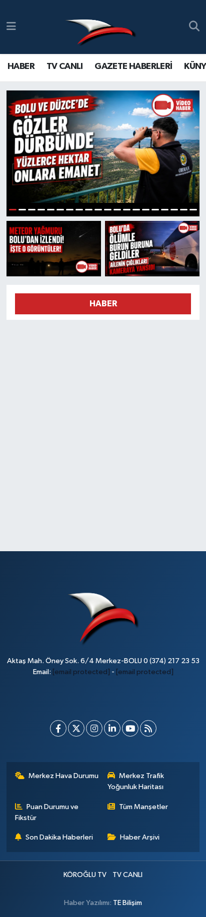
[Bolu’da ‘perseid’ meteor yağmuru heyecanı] (53, 248)
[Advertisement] (103, 431)
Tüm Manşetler (143, 807)
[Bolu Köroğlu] (100, 27)
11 (108, 209)
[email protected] (81, 672)
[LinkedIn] (112, 728)
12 (117, 209)
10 (98, 209)
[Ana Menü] (11, 26)
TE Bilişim (127, 903)
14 (136, 209)
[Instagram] (94, 728)
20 (193, 209)
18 (174, 209)
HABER (21, 66)
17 (164, 209)
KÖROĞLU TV (85, 875)
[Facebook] (58, 728)
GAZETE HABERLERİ (133, 66)
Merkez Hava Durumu (63, 776)
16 (155, 209)
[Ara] (194, 26)
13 (126, 209)
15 (146, 209)
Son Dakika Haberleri (59, 837)
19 (184, 209)
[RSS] (148, 728)
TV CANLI (64, 66)
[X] (76, 728)
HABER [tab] (103, 303)
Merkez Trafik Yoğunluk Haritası (136, 781)
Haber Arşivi (140, 837)
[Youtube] (130, 728)
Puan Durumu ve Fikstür (47, 812)
